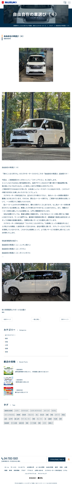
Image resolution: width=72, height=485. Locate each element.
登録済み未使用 (8, 410)
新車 (60, 419)
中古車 (55, 419)
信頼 (47, 415)
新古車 (24, 415)
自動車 (50, 419)
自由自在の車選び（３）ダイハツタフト (16, 252)
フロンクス (31, 415)
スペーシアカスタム (9, 415)
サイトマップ (42, 473)
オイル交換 (14, 423)
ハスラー (17, 410)
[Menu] (69, 2)
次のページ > (65, 319)
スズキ (44, 423)
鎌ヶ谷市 (17, 419)
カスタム (54, 410)
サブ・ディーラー (25, 419)
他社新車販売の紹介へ (10, 240)
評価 (52, 415)
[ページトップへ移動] (69, 459)
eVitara (63, 415)
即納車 (18, 415)
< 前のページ (7, 319)
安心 (37, 415)
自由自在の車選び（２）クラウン (14, 248)
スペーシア (46, 410)
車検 (6, 352)
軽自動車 (6, 423)
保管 (39, 423)
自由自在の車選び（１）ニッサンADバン (16, 244)
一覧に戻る (36, 319)
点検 (6, 345)
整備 (6, 348)
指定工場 (21, 423)
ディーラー (40, 419)
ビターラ (57, 415)
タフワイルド (24, 410)
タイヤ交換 (33, 423)
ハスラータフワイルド (36, 410)
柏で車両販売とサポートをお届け (14, 309)
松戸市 (10, 419)
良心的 (42, 415)
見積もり (50, 423)
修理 (6, 342)
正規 (5, 419)
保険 (27, 423)
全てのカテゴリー (10, 335)
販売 (3, 312)
